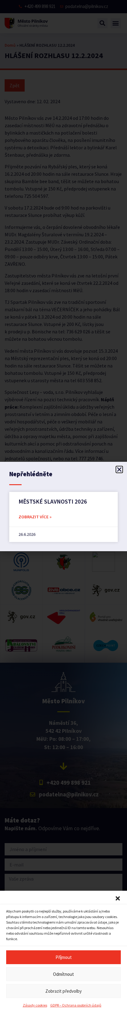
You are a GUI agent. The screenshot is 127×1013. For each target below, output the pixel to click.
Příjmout (63, 957)
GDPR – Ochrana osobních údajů (75, 1005)
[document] (63, 506)
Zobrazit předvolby (63, 991)
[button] (118, 898)
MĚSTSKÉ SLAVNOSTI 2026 (52, 501)
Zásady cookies (35, 1005)
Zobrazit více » (34, 517)
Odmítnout (63, 974)
